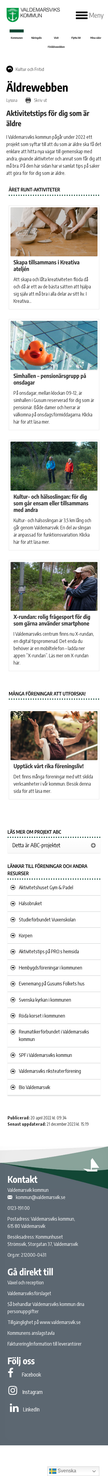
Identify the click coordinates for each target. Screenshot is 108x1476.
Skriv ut (40, 100)
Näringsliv (36, 37)
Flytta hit (76, 37)
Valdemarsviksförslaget (29, 1293)
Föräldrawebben (56, 46)
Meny (96, 15)
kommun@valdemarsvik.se (40, 1197)
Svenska (66, 1470)
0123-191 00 (19, 1208)
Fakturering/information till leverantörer (45, 1344)
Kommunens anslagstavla (31, 1333)
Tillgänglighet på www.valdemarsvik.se (44, 1322)
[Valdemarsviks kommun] (32, 15)
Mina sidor (95, 37)
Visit (56, 37)
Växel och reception (26, 1283)
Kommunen (17, 37)
